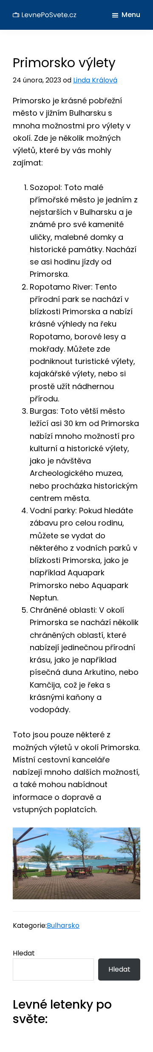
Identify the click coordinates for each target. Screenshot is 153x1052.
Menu (131, 15)
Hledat (24, 953)
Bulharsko (63, 925)
